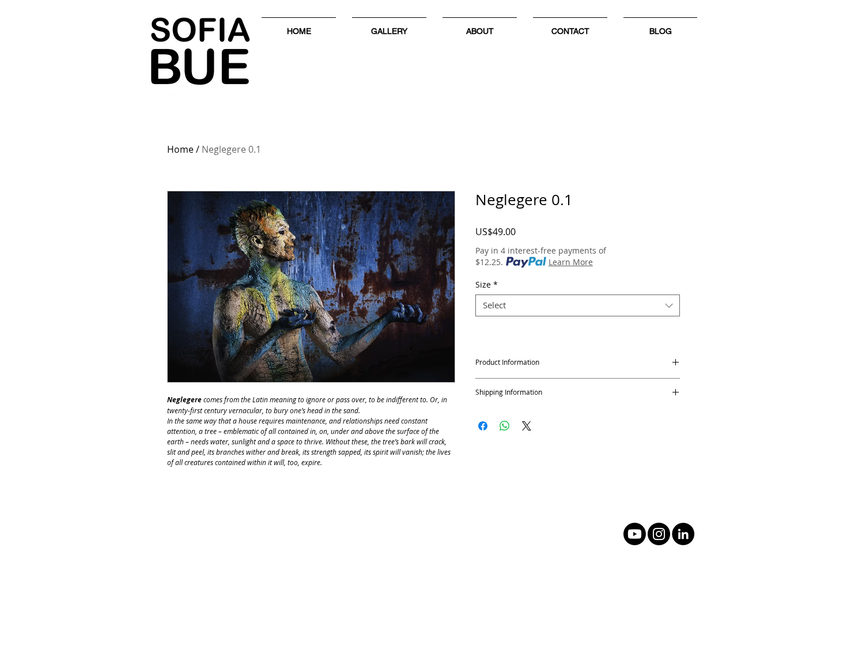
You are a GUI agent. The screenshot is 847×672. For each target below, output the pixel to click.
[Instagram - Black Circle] (659, 534)
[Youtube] (634, 534)
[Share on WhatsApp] (505, 426)
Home (180, 149)
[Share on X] (527, 426)
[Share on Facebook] (483, 426)
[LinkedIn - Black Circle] (683, 534)
